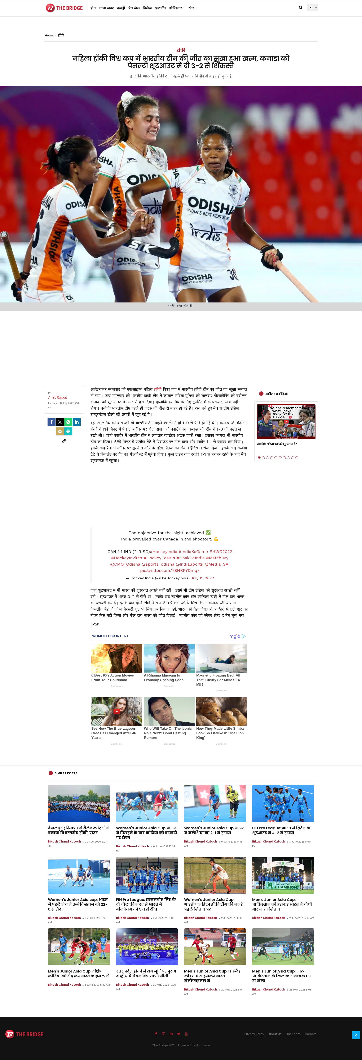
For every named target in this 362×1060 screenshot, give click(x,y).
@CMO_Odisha (125, 564)
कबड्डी (121, 8)
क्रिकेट (147, 8)
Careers (310, 1034)
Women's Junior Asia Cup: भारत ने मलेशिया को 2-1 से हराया (214, 830)
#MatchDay (217, 557)
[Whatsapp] (68, 422)
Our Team (293, 1034)
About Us (274, 1034)
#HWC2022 (220, 551)
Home (49, 35)
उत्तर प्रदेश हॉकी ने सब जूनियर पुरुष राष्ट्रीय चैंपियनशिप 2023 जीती (146, 974)
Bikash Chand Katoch (64, 841)
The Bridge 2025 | (165, 1045)
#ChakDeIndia (191, 557)
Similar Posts (66, 773)
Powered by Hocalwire (194, 1045)
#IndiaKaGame (193, 551)
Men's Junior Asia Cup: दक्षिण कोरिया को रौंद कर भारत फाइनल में (78, 974)
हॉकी (181, 50)
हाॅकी (158, 389)
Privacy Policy (254, 1034)
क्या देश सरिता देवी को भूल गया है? (277, 444)
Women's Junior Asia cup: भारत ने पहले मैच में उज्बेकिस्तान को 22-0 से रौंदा (78, 904)
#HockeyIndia (163, 551)
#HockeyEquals (159, 557)
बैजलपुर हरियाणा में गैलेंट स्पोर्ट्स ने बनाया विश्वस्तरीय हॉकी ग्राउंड (78, 830)
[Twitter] (60, 422)
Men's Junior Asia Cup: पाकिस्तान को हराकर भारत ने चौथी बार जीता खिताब (282, 904)
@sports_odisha (158, 564)
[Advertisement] (181, 344)
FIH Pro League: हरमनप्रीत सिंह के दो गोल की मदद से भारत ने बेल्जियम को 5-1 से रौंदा (146, 904)
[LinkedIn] (76, 422)
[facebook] (51, 422)
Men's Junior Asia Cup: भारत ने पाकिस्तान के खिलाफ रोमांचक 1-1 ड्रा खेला (281, 976)
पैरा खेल (134, 8)
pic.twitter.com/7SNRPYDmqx (170, 570)
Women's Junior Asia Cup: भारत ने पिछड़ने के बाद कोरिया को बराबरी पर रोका (146, 832)
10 (297, 458)
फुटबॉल (160, 8)
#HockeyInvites (126, 557)
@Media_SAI (217, 564)
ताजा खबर (106, 8)
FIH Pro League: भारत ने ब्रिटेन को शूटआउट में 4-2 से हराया (282, 830)
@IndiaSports (189, 564)
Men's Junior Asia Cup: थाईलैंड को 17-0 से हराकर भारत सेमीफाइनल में (212, 976)
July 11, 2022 (202, 578)
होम (93, 8)
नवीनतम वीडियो (276, 394)
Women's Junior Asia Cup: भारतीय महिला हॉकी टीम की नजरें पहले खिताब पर (213, 904)
